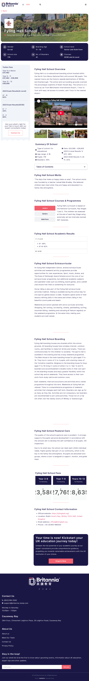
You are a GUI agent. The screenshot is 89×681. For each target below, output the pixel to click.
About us (5, 634)
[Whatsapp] (50, 589)
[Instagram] (43, 589)
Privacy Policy (7, 646)
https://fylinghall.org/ (60, 513)
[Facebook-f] (39, 589)
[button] (40, 4)
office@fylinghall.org (58, 522)
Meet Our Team (8, 638)
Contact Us (6, 642)
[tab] (45, 208)
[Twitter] (46, 589)
